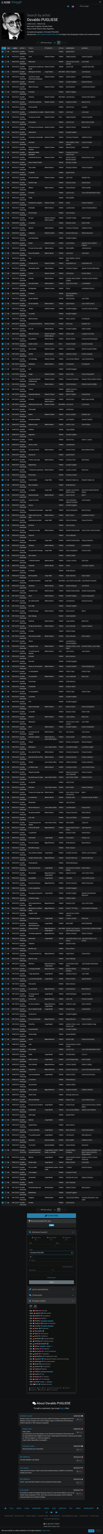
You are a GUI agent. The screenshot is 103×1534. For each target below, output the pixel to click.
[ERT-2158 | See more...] (3, 626)
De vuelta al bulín (34, 601)
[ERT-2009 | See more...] (3, 540)
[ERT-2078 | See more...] (3, 832)
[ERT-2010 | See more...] (3, 802)
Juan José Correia (87, 903)
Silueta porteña (33, 928)
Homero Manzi (86, 273)
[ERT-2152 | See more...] (3, 253)
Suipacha (31, 943)
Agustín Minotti (86, 979)
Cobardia (31, 565)
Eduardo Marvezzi (71, 858)
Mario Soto (85, 621)
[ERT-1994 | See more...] (3, 389)
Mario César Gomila (88, 122)
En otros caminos (34, 1004)
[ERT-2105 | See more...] (3, 717)
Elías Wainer (85, 460)
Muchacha (32, 938)
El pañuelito (32, 1110)
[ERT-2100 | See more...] (3, 651)
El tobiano (32, 570)
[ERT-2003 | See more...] (3, 354)
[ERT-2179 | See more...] (3, 1064)
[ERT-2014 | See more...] (3, 288)
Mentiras (31, 963)
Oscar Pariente (86, 1004)
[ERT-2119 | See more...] (3, 308)
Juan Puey (69, 177)
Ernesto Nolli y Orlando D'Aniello (91, 928)
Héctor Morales (70, 636)
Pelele (30, 198)
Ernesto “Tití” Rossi (72, 908)
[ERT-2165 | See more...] (3, 812)
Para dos (31, 661)
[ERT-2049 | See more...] (3, 1094)
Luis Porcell (69, 67)
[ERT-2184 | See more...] (3, 92)
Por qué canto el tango (36, 550)
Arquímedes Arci (71, 263)
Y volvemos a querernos (36, 470)
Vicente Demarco (71, 384)
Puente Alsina (33, 480)
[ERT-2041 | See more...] (3, 122)
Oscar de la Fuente (71, 283)
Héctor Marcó (86, 636)
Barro (30, 596)
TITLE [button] (31, 48)
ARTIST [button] (22, 48)
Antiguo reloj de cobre (35, 858)
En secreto (32, 384)
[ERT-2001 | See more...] (3, 152)
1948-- (15, 424)
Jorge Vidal (48, 480)
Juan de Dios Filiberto (72, 359)
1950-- (15, 515)
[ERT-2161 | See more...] (3, 565)
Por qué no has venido (35, 248)
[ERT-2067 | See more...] (3, 369)
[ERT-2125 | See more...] (3, 822)
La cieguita (32, 490)
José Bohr (69, 878)
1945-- (15, 162)
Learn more (46, 1530)
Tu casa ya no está (34, 117)
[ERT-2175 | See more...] (3, 581)
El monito (31, 193)
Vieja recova (32, 540)
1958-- (15, 1029)
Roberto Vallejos (87, 1064)
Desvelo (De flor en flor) (36, 757)
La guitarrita (32, 832)
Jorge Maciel (49, 838)
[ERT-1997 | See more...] (3, 888)
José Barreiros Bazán (88, 87)
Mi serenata (32, 873)
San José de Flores (34, 752)
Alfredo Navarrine (87, 233)
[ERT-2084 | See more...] (3, 979)
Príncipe (31, 278)
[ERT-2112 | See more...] (3, 883)
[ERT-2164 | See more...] (3, 283)
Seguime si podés (34, 772)
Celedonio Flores (87, 137)
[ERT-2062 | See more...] (3, 570)
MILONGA (62, 72)
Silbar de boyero (34, 87)
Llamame (31, 586)
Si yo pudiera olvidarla (35, 853)
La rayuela (32, 782)
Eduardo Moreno (87, 82)
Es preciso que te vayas (36, 777)
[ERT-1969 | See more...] (3, 641)
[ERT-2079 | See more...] (3, 1069)
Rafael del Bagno (71, 994)
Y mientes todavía (34, 560)
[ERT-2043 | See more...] (3, 1054)
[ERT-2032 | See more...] (3, 863)
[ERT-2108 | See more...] (3, 762)
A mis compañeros (34, 888)
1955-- (15, 858)
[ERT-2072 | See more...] (3, 223)
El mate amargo (33, 611)
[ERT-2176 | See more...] (3, 611)
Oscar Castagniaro (72, 510)
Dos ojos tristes (33, 283)
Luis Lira (84, 1054)
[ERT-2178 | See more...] (3, 918)
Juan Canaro (70, 651)
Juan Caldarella (71, 535)
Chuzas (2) (32, 455)
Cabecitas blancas (34, 394)
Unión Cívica (32, 1094)
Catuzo (31, 505)
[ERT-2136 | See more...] (3, 344)
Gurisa (31, 1039)
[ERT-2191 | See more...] (3, 631)
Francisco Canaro (71, 475)
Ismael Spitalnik (71, 616)
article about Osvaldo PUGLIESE (47, 34)
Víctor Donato (70, 298)
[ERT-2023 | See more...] (3, 293)
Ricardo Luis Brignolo (72, 742)
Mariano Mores (70, 339)
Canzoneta (32, 838)
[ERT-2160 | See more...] (3, 686)
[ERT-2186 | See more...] (3, 434)
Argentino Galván (71, 102)
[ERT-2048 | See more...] (3, 444)
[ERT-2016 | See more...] (3, 616)
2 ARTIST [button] (48, 48)
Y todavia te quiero (34, 918)
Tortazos (31, 97)
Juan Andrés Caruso (88, 303)
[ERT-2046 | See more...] (3, 1110)
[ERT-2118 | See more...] (3, 228)
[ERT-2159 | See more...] (3, 480)
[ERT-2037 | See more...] (3, 61)
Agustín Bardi (70, 51)
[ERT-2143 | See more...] (3, 948)
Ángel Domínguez (71, 586)
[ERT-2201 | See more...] (3, 792)
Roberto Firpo (70, 1100)
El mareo (31, 399)
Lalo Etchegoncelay (72, 1059)
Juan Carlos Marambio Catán (91, 193)
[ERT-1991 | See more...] (3, 994)
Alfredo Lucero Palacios (89, 853)
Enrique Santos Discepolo (89, 339)
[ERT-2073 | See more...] (3, 334)
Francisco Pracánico (72, 137)
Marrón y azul (33, 958)
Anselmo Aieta (70, 797)
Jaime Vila (69, 999)
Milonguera (32, 747)
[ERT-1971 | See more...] (3, 923)
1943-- (15, 51)
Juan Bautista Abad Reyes (90, 963)
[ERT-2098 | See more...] (3, 404)
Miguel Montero (49, 827)
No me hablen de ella (35, 1009)
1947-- (15, 339)
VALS (60, 117)
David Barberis (70, 87)
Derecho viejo (33, 182)
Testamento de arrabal (36, 510)
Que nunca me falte (35, 636)
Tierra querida (33, 107)
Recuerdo (32, 82)
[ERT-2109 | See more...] (3, 1024)
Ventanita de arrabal (35, 520)
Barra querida (33, 575)
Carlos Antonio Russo (88, 1074)
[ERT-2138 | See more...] (3, 752)
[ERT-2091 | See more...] (3, 399)
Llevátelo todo (33, 591)
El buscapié (32, 409)
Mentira (31, 228)
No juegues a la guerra (35, 893)
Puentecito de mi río (35, 157)
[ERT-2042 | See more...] (3, 1049)
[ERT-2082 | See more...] (3, 560)
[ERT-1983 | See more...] (3, 67)
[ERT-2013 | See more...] (3, 999)
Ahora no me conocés (35, 666)
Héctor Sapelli (86, 1059)
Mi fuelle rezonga (34, 848)
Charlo (68, 203)
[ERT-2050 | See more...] (3, 727)
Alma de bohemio (34, 1100)
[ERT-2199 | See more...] (3, 324)
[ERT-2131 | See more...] (3, 82)
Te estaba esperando (35, 933)
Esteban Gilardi (70, 555)
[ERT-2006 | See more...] (3, 943)
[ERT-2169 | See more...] (3, 490)
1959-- (15, 1110)
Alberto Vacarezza (87, 883)
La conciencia (33, 989)
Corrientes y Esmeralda (36, 137)
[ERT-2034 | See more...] (3, 87)
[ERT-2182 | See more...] (3, 555)
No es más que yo (34, 807)
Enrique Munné (70, 187)
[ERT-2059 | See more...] (3, 409)
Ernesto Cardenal (87, 999)
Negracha (32, 434)
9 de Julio (32, 817)
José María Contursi (88, 288)
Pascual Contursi (87, 520)
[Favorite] (6, 51)
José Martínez (70, 444)
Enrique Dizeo (86, 394)
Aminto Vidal (70, 1039)
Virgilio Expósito (71, 56)
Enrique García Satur (88, 1039)
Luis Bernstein (70, 208)
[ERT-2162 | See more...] (3, 827)
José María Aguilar (72, 747)
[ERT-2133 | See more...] (3, 364)
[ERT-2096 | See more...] (3, 591)
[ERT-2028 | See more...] (3, 661)
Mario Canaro (70, 515)
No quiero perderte (34, 812)
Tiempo (31, 308)
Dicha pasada (33, 1089)
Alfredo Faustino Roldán (89, 349)
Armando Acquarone (72, 752)
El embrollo (32, 686)
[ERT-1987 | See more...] (3, 606)
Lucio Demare (70, 243)
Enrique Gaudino (87, 752)
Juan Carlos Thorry (88, 873)
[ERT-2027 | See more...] (3, 938)
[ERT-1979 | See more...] (3, 429)
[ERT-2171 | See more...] (3, 974)
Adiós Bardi (32, 132)
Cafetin (31, 354)
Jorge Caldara (70, 429)
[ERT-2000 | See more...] (3, 1034)
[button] (73, 6)
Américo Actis (70, 424)
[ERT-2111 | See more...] (3, 187)
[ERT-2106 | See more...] (3, 858)
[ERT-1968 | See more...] (3, 1044)
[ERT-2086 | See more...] (3, 969)
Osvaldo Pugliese (71, 82)
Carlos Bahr (85, 147)
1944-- (15, 82)
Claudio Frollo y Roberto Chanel (91, 379)
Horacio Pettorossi (72, 233)
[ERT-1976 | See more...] (3, 243)
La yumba (32, 313)
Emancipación (33, 863)
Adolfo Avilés (70, 334)
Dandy (31, 243)
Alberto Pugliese (71, 72)
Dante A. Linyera (87, 439)
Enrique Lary (86, 838)
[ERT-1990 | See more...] (3, 666)
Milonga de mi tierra (35, 72)
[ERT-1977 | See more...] (3, 500)
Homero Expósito (87, 56)
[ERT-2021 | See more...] (3, 656)
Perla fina (32, 1024)
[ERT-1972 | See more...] (3, 137)
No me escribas (33, 303)
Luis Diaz (84, 107)
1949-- (15, 455)
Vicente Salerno (71, 77)
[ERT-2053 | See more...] (3, 379)
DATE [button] (15, 48)
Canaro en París (34, 500)
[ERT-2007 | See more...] (3, 303)
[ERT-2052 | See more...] (3, 455)
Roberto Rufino (70, 706)
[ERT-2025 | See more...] (3, 722)
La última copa (33, 767)
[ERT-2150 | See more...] (3, 51)
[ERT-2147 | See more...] (3, 737)
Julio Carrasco (70, 213)
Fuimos (31, 273)
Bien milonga (33, 616)
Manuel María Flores (88, 449)
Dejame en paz (33, 424)
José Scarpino (86, 500)
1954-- (15, 787)
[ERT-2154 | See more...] (3, 621)
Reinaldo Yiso (86, 127)
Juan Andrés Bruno (88, 359)
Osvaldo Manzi (70, 1054)
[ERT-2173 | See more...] (3, 157)
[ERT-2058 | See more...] (3, 147)
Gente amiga (33, 1034)
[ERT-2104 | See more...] (3, 893)
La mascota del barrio (35, 324)
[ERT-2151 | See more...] (3, 928)
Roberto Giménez (71, 933)
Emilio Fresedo (86, 218)
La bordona (32, 1079)
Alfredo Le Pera (86, 737)
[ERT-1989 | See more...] (3, 989)
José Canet (69, 112)
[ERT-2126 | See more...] (3, 414)
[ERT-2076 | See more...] (3, 747)
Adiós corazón (33, 1059)
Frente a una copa (34, 460)
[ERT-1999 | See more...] (3, 1019)
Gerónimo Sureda (87, 344)
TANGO (61, 51)
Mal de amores (33, 318)
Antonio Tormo (70, 449)
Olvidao (31, 762)
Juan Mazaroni (86, 77)
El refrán (31, 631)
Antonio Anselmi (87, 772)
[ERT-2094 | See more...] (3, 1039)
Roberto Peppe (70, 631)
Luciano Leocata (71, 470)
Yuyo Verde (32, 167)
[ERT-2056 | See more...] (3, 449)
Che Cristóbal (33, 1064)
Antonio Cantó (86, 550)
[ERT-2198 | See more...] (3, 213)
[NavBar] (100, 1)
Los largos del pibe (34, 969)
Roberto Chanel (49, 56)
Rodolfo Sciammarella (73, 530)
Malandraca (32, 465)
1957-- (15, 969)
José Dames (70, 273)
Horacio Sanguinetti (88, 374)
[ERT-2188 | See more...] (3, 218)
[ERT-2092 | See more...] (3, 953)
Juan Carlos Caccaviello (73, 581)
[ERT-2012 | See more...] (3, 853)
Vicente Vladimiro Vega (89, 1024)
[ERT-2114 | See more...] (3, 510)
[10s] (8, 51)
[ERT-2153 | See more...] (3, 550)
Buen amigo (32, 1049)
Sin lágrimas (32, 288)
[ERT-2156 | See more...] (3, 908)
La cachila (32, 223)
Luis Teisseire (70, 419)
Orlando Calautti (71, 1064)
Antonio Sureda (71, 344)
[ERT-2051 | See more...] (3, 127)
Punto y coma (33, 444)
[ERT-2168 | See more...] (3, 515)
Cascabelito (32, 878)
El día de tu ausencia (35, 102)
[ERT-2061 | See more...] (3, 787)
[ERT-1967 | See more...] (3, 843)
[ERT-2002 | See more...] (3, 963)
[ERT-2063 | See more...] (3, 757)
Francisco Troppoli (71, 268)
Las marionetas (33, 238)
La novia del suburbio (35, 979)
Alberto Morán (86, 812)
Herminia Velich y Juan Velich (91, 646)
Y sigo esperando (34, 974)
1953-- (15, 737)
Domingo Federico (71, 167)
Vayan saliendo (33, 298)
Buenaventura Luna (88, 157)
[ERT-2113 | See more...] (3, 586)
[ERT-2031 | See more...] (3, 1004)
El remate (31, 92)
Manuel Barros (86, 843)
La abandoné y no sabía (36, 112)
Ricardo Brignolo (87, 742)
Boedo (31, 439)
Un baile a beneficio (35, 581)
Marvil (83, 495)
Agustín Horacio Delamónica (90, 268)
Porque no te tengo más (36, 792)
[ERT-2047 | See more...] (3, 701)
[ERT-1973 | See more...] (3, 772)
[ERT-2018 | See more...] (3, 142)
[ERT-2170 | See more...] (3, 278)
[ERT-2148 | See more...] (3, 298)
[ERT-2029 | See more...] (3, 807)
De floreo (31, 525)
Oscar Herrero (70, 495)
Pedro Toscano (70, 848)
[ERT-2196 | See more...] (3, 696)
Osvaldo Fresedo (71, 218)
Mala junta (32, 61)
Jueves (31, 389)
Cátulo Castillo (86, 187)
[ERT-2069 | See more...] (3, 339)
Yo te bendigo (33, 359)
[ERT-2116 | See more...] (3, 177)
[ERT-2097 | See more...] (3, 636)
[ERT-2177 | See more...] (3, 903)
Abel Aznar (69, 324)
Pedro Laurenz (70, 318)
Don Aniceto (32, 555)
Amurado (31, 142)
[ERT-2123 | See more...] (3, 530)
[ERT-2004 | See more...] (3, 984)
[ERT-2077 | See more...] (3, 671)
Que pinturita (33, 1084)
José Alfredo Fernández (89, 581)
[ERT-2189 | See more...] (3, 596)
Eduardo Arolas (71, 182)
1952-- (15, 646)
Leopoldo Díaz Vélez (88, 67)
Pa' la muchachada (34, 1019)
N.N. (30, 369)
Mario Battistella (87, 923)
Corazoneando (33, 1029)
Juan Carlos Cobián (72, 777)
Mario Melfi (69, 923)
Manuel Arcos (86, 102)
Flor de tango (33, 213)
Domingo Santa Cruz (72, 1094)
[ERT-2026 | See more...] (3, 313)
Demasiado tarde (34, 268)
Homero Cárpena (87, 626)
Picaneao (31, 787)
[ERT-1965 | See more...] (3, 117)
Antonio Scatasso (71, 520)
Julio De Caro (70, 107)
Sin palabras (32, 339)
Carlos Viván (70, 374)
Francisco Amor (71, 460)
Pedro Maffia (70, 198)
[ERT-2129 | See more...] (3, 248)
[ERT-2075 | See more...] (3, 485)
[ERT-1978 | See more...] (3, 706)
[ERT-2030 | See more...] (3, 238)
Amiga (31, 374)
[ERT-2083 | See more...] (3, 681)
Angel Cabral (70, 953)
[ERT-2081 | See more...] (3, 732)
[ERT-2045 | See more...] (3, 1105)
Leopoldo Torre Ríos (88, 334)
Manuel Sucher (70, 147)
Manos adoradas (34, 706)
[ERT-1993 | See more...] (3, 77)
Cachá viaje (32, 999)
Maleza (31, 187)
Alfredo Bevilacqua (72, 863)
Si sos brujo (32, 681)
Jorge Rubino (49, 72)
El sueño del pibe (34, 177)
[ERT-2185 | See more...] (3, 898)
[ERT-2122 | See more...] (3, 439)
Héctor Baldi (70, 787)
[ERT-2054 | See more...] (3, 676)
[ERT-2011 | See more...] (3, 1079)
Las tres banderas (34, 1074)
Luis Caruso (69, 404)
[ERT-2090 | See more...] (3, 913)
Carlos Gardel (70, 737)
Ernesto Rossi (70, 1009)
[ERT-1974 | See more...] (3, 162)
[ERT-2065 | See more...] (3, 132)
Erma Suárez (70, 838)
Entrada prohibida (34, 419)
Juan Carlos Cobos (51, 747)
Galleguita (32, 233)
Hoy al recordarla (34, 253)
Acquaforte (32, 1069)
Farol (30, 56)
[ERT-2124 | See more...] (3, 167)
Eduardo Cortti (70, 903)
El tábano (32, 293)
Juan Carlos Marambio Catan (91, 1049)
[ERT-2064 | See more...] (3, 258)
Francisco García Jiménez (90, 278)
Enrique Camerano (71, 812)
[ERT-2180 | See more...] (3, 646)
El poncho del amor (34, 883)
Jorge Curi (85, 822)
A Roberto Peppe (34, 898)
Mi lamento (32, 802)
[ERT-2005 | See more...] (3, 203)
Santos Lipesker (71, 414)
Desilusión (32, 364)
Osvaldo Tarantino (71, 853)
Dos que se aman (34, 449)
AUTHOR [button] (85, 48)
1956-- (15, 888)
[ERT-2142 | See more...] (3, 460)
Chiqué (31, 742)
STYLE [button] (61, 48)
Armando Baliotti (71, 666)
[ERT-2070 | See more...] (3, 374)
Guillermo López (71, 1004)
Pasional (31, 621)
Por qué (31, 218)
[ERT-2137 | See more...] (3, 797)
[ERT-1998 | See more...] (3, 873)
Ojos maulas (32, 349)
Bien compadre (33, 485)
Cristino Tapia (70, 671)
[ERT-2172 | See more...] (3, 933)
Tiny (30, 258)
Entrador (31, 656)
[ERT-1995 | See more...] (3, 475)
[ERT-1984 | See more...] (3, 263)
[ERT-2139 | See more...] (3, 1009)
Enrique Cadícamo (87, 203)
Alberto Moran (49, 167)
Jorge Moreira (86, 1009)
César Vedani (86, 575)
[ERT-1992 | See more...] (3, 878)
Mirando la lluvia (34, 334)
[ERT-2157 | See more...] (3, 318)
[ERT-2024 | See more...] (3, 520)
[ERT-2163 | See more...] (3, 1100)
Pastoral (31, 535)
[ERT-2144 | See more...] (3, 535)
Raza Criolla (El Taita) (35, 162)
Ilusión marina (33, 344)
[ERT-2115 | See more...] (3, 233)
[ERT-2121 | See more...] (3, 1014)
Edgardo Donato (71, 873)
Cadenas (31, 545)
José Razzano (70, 97)
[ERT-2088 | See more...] (3, 419)
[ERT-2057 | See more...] (3, 601)
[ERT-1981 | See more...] (3, 273)
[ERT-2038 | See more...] (3, 505)
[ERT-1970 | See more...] (3, 495)
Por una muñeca (34, 843)
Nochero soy (32, 948)
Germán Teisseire (87, 419)
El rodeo (31, 51)
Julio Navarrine (86, 248)
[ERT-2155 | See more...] (3, 1029)
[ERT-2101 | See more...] (3, 1084)
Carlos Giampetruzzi (88, 666)
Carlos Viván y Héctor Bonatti (91, 530)
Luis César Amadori (88, 565)
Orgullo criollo (33, 913)
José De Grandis (87, 142)
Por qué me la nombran (36, 1105)
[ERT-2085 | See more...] (3, 1074)
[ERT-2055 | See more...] (3, 777)
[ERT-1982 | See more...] (3, 691)
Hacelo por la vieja (34, 530)
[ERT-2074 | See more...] (3, 107)
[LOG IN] (68, 6)
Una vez (31, 329)
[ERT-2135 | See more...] (3, 958)
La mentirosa (33, 797)
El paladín (32, 172)
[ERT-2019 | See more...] (3, 470)
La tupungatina (33, 671)
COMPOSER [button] (70, 48)
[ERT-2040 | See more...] (3, 97)
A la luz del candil (34, 827)
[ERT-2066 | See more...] (3, 545)
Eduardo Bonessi (71, 757)
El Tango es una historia (36, 127)
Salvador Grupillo (71, 162)
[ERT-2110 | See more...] (3, 424)
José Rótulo (85, 586)
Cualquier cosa (33, 646)
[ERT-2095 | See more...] (3, 112)
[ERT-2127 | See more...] (3, 868)
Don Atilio (32, 606)
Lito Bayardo (86, 318)
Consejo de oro (33, 263)
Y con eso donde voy (35, 953)
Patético (31, 429)
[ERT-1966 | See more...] (3, 102)
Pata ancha (32, 984)
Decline (98, 1531)
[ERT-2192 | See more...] (3, 329)
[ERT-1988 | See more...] (3, 349)
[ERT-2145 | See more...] (3, 359)
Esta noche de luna (34, 868)
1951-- (15, 596)
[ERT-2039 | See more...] (3, 1059)
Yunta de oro (33, 1014)
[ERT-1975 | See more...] (3, 575)
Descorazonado (33, 495)
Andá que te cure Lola (35, 404)
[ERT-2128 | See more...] (3, 268)
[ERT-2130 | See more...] (3, 742)
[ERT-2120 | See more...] (3, 525)
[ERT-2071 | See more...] (3, 848)
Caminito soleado (34, 737)
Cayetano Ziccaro (71, 974)
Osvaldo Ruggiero (71, 308)
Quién (30, 1054)
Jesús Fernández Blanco (89, 208)
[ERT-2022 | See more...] (3, 782)
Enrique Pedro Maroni (88, 97)
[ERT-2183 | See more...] (3, 1089)
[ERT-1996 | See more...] (3, 193)
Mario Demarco (70, 656)
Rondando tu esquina (35, 203)
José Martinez (70, 601)
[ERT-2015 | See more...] (3, 712)
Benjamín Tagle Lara (72, 480)
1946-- (15, 263)
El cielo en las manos (35, 626)
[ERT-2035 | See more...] (3, 172)
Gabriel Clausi (86, 182)
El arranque (32, 122)
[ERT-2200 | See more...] (3, 767)
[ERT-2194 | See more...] (3, 182)
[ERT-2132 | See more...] (3, 465)
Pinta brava (32, 475)
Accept (91, 1531)
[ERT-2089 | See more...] (3, 198)
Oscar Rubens (86, 424)
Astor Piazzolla (70, 626)
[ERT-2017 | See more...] (3, 72)
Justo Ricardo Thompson (89, 908)
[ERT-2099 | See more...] (3, 56)
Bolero (31, 414)
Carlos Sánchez (71, 575)
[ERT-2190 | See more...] (3, 838)
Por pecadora (33, 676)
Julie (30, 1044)
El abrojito (32, 208)
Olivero (31, 641)
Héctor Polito (86, 223)
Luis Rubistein (86, 283)
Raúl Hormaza (86, 510)
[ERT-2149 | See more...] (3, 817)
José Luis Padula (71, 817)
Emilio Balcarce (70, 485)
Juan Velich (85, 61)
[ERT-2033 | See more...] (3, 394)
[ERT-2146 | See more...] (3, 208)
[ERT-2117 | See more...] (3, 384)
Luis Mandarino (71, 807)
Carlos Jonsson (86, 1019)
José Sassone (86, 72)
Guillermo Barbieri (71, 762)
